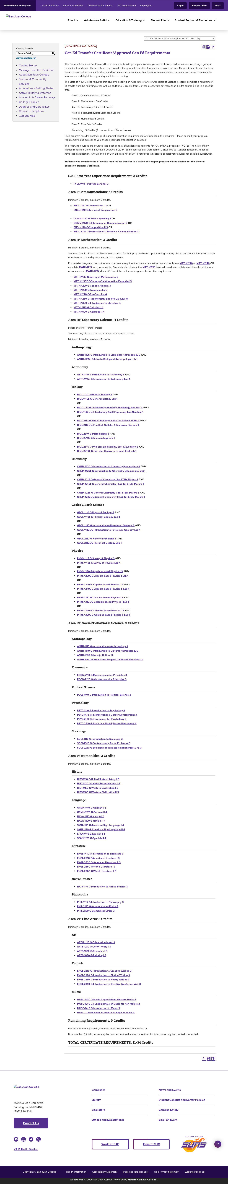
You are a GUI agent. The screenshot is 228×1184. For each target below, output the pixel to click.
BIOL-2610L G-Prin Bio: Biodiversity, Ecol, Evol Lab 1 (106, 451)
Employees (146, 5)
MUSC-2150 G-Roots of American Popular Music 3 (105, 1012)
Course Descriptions (31, 111)
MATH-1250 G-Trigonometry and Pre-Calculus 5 (101, 299)
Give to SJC (151, 1144)
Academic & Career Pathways (37, 97)
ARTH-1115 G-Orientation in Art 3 (96, 942)
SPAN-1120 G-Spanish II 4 (91, 838)
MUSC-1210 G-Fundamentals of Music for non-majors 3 (108, 1004)
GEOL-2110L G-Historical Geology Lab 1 (99, 543)
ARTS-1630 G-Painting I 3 (91, 955)
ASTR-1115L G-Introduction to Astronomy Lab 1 (103, 379)
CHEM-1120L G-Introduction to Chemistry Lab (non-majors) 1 (111, 471)
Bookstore (98, 1110)
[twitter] (38, 1139)
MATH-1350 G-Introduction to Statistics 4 (97, 303)
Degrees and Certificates (34, 107)
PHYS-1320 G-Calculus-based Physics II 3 (100, 610)
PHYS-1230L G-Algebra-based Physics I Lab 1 (102, 576)
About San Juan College (34, 74)
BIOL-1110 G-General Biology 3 (94, 394)
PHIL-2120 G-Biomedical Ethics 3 (96, 911)
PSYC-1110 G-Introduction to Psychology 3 (101, 710)
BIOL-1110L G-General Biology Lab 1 (97, 399)
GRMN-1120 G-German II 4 (92, 812)
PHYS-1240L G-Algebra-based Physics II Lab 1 (103, 589)
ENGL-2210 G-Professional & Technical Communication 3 (106, 231)
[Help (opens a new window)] (213, 47)
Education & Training (128, 20)
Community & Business (100, 5)
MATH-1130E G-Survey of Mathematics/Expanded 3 (103, 281)
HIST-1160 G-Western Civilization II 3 (98, 792)
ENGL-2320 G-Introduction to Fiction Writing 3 (103, 975)
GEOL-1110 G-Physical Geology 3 (95, 512)
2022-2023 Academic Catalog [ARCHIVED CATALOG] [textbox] (172, 38)
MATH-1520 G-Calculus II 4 (89, 312)
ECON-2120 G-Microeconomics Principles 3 (101, 679)
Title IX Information (76, 1172)
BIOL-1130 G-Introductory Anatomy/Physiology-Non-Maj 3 (109, 407)
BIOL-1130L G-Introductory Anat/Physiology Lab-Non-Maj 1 (110, 412)
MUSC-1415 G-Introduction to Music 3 (98, 1008)
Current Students (49, 5)
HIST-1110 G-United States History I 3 (98, 779)
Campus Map (27, 116)
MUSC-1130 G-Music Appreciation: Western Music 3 (106, 999)
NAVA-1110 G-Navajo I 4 (90, 816)
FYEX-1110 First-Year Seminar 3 (91, 184)
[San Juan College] (33, 20)
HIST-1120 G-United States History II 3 (98, 783)
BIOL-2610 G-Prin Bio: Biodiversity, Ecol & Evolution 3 (107, 447)
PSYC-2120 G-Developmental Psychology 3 (101, 719)
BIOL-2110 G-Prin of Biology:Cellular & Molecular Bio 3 (108, 420)
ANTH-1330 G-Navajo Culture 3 (95, 655)
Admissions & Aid (95, 20)
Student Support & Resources (193, 20)
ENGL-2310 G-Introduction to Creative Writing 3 (104, 971)
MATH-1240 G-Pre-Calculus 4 (90, 294)
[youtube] (16, 1139)
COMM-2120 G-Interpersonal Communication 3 (100, 223)
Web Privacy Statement (166, 1172)
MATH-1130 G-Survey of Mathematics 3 (96, 277)
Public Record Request (135, 1172)
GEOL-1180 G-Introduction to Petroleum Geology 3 (105, 525)
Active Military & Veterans (35, 93)
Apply (180, 5)
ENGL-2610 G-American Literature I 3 (98, 858)
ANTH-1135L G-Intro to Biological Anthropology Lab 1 (107, 359)
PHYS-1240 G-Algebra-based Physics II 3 (100, 584)
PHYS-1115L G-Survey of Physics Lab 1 (98, 563)
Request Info (199, 5)
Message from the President (36, 70)
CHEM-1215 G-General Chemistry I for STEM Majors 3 (107, 479)
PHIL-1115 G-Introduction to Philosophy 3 (100, 902)
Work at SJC (110, 1144)
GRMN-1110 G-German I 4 (91, 808)
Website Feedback (195, 1172)
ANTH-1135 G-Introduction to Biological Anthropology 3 (108, 355)
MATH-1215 (85, 267)
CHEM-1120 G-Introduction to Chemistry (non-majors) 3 (108, 466)
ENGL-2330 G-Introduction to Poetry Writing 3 (103, 980)
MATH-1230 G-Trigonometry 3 (90, 290)
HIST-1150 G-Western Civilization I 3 (97, 788)
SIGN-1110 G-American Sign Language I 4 (100, 825)
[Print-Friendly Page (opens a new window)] (208, 47)
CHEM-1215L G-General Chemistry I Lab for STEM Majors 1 (110, 484)
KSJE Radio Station (26, 1149)
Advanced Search (26, 58)
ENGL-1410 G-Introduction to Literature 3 (100, 854)
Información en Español (17, 5)
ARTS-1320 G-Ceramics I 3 (92, 951)
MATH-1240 (203, 263)
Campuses (98, 1090)
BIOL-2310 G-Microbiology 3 (93, 434)
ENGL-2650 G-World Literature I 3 (96, 867)
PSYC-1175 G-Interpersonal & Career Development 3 (107, 715)
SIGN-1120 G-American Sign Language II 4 (101, 829)
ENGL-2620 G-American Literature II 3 (99, 862)
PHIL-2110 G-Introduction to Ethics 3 (97, 906)
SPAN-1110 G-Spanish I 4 (91, 834)
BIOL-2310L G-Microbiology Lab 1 (96, 438)
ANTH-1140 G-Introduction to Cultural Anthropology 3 (107, 651)
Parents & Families (73, 5)
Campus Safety (168, 1110)
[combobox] (179, 38)
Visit (218, 5)
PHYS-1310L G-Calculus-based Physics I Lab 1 (103, 602)
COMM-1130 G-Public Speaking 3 (92, 218)
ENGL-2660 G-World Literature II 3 (96, 871)
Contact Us (31, 1123)
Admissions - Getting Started (36, 88)
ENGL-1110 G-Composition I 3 (90, 205)
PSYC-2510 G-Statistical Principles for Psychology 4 (106, 723)
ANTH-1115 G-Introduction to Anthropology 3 (102, 646)
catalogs (78, 1180)
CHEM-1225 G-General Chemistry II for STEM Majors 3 (108, 493)
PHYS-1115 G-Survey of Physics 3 (96, 558)
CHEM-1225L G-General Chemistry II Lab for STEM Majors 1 (111, 497)
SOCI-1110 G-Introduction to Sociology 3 (100, 739)
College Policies (29, 102)
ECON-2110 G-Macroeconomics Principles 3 (102, 675)
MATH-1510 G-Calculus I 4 (88, 307)
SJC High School (126, 5)
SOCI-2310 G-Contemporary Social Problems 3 (103, 743)
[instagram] (23, 1139)
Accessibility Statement (104, 1172)
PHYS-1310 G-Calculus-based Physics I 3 (100, 597)
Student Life (158, 20)
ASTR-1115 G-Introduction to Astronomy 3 (100, 375)
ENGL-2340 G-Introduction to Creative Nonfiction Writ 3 (109, 984)
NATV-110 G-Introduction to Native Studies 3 (102, 887)
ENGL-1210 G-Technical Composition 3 (95, 210)
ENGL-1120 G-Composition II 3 (91, 227)
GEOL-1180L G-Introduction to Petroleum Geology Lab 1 (108, 530)
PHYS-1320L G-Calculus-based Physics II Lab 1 (103, 615)
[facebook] (31, 1139)
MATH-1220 (186, 263)
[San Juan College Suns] (194, 1144)
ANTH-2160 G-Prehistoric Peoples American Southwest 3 (110, 659)
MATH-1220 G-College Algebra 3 (92, 286)
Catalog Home (28, 65)
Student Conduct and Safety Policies (182, 1100)
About (71, 20)
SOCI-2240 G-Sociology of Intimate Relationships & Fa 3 (109, 748)
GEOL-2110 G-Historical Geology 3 (96, 539)
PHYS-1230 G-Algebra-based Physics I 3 (100, 571)
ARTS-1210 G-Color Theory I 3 (94, 947)
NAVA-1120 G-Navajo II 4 (91, 821)
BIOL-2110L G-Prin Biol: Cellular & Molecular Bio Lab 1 (108, 425)
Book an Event (168, 1120)
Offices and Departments (108, 1120)
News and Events (170, 1090)
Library (96, 1100)
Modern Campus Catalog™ (142, 1180)
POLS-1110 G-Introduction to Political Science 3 (104, 695)
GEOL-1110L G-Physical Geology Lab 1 (98, 517)
